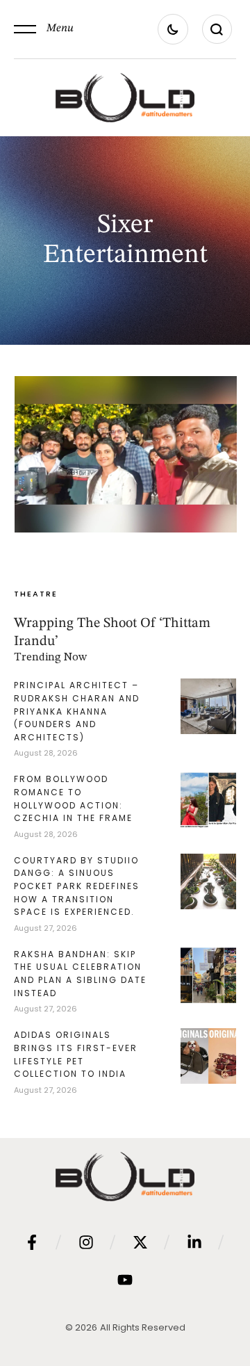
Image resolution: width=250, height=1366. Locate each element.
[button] (44, 29)
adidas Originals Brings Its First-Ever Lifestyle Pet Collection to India (76, 1054)
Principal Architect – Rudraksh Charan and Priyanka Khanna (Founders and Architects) (77, 710)
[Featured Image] (126, 454)
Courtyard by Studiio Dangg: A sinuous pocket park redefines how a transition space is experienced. (77, 886)
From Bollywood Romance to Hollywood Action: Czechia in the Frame (73, 798)
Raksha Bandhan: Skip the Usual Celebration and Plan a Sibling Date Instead (80, 973)
